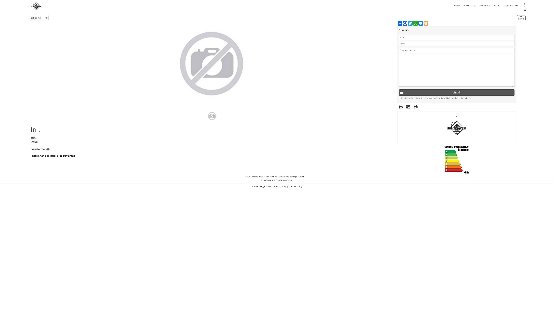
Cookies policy (295, 186)
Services (485, 5)
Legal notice (266, 186)
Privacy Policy (465, 98)
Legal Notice (446, 98)
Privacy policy (280, 186)
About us (470, 5)
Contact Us (511, 5)
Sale (496, 5)
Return (521, 18)
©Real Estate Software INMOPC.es (277, 180)
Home (456, 5)
